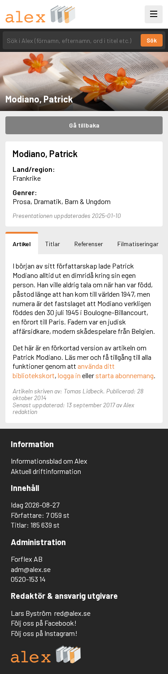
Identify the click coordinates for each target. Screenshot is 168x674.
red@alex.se (72, 613)
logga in (69, 375)
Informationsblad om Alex (49, 460)
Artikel (22, 243)
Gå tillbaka (84, 125)
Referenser (88, 243)
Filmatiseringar (138, 243)
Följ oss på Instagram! (44, 633)
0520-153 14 (28, 579)
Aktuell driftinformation (46, 471)
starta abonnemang (124, 375)
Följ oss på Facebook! (44, 623)
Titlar (52, 243)
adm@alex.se (31, 569)
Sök (151, 40)
